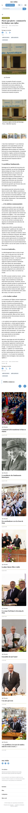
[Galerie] (14, 109)
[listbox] (20, 5)
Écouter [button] (8, 77)
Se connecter (10, 5)
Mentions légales (14, 806)
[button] (5, 427)
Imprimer (3, 27)
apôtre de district (5, 37)
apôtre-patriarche (14, 37)
